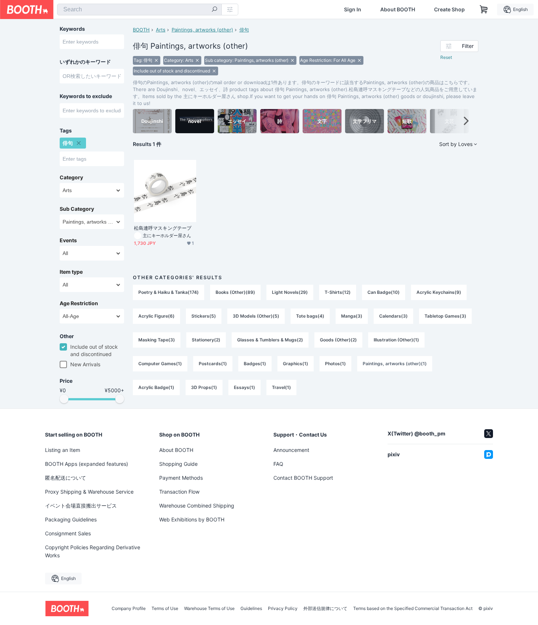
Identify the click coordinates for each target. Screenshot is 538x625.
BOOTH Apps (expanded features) (86, 464)
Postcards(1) (213, 363)
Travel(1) (281, 387)
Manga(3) (351, 316)
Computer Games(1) (160, 363)
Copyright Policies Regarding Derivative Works (92, 551)
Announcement (291, 450)
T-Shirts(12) (338, 292)
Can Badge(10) (383, 292)
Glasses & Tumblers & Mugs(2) (270, 340)
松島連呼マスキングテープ (162, 228)
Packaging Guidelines (71, 519)
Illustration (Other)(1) (396, 340)
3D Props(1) (204, 387)
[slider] (64, 398)
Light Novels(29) (290, 292)
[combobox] (139, 9)
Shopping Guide (178, 464)
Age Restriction (79, 303)
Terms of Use (165, 608)
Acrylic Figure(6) (156, 316)
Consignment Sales (68, 533)
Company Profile (129, 608)
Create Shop (449, 9)
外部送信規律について (325, 608)
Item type (71, 271)
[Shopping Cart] (483, 9)
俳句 (244, 30)
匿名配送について (65, 478)
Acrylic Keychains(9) (438, 292)
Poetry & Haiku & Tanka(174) (168, 292)
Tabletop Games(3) (445, 316)
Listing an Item (62, 450)
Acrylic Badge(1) (156, 387)
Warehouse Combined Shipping (196, 505)
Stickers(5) (203, 316)
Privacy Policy (283, 608)
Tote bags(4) (310, 316)
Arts (160, 30)
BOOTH (141, 30)
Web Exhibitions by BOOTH (191, 519)
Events (68, 240)
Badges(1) (255, 363)
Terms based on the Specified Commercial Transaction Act (412, 608)
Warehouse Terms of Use (209, 608)
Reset (446, 57)
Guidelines (251, 608)
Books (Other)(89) (235, 292)
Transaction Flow (179, 492)
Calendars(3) (393, 316)
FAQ (278, 464)
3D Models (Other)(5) (256, 316)
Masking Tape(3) (156, 340)
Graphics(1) (295, 363)
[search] (214, 10)
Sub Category (77, 209)
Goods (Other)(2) (338, 340)
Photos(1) (335, 363)
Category (71, 177)
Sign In (352, 9)
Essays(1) (244, 387)
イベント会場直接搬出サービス (81, 505)
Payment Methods (181, 478)
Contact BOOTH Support (303, 478)
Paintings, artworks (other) (202, 30)
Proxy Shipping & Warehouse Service (89, 492)
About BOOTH (397, 9)
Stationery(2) (206, 340)
